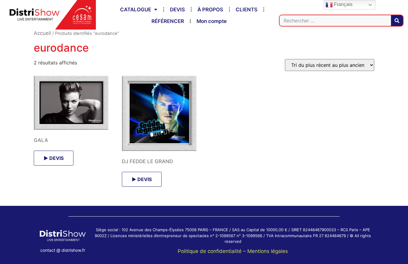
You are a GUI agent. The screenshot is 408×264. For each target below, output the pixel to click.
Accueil (42, 33)
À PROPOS (210, 10)
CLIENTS (246, 10)
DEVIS (177, 10)
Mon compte (212, 21)
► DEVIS (54, 158)
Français (342, 4)
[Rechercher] (397, 20)
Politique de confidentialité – (212, 251)
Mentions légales (267, 251)
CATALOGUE (135, 10)
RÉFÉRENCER (167, 21)
